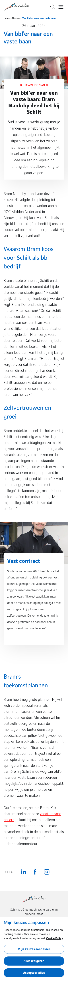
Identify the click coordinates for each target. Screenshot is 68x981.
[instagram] (47, 872)
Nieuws (16, 18)
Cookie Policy (54, 938)
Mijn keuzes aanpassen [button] (34, 948)
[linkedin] (23, 872)
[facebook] (35, 872)
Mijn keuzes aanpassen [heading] (26, 922)
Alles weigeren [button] (34, 960)
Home (7, 18)
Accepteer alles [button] (34, 972)
